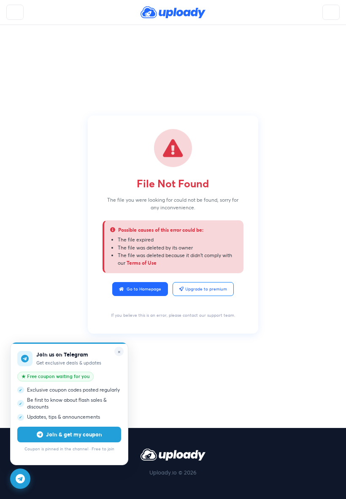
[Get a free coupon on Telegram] (20, 479)
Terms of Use (142, 262)
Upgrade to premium (206, 289)
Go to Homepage (144, 289)
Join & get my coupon (74, 434)
